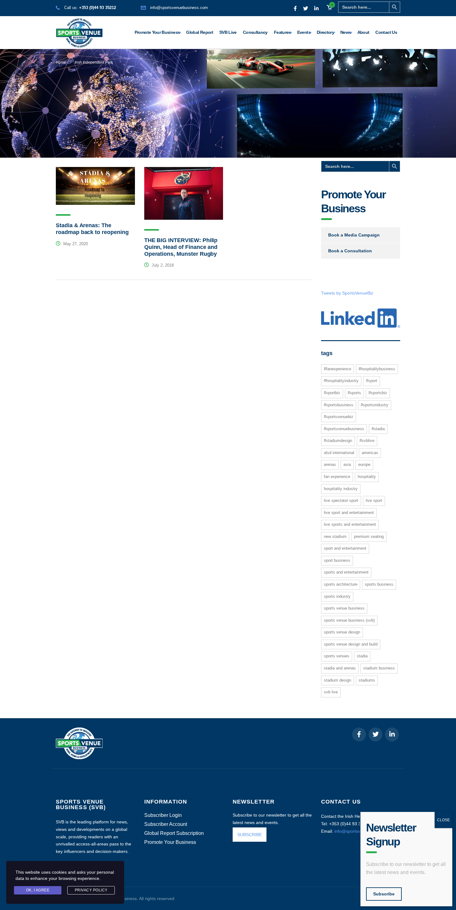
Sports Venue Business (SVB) (349, 620)
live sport (374, 500)
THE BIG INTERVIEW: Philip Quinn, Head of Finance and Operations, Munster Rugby (181, 247)
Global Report (199, 32)
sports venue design (342, 632)
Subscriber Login (163, 815)
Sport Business (337, 560)
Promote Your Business (157, 32)
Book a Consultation (350, 250)
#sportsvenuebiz (338, 416)
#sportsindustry (374, 405)
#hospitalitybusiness (377, 369)
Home (61, 62)
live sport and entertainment (349, 512)
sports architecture (340, 584)
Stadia (362, 656)
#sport (371, 380)
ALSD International (339, 452)
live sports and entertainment (350, 524)
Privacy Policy (91, 890)
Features (282, 32)
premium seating (369, 536)
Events (304, 32)
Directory (325, 32)
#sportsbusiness (338, 405)
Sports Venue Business (344, 608)
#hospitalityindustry (341, 380)
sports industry (337, 596)
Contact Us (386, 32)
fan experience (337, 476)
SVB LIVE (331, 692)
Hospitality (367, 476)
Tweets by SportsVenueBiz (347, 293)
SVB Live (228, 32)
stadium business (379, 668)
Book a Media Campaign (354, 234)
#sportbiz (332, 392)
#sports (354, 392)
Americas (370, 452)
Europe (364, 464)
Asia (347, 464)
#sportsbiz (378, 392)
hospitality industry (341, 488)
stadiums (367, 680)
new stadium (335, 536)
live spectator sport (341, 500)
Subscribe (384, 893)
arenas (330, 464)
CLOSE (443, 820)
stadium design (337, 680)
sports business (379, 584)
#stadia (378, 428)
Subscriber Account (165, 824)
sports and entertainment (346, 572)
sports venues (336, 656)
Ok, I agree (38, 890)
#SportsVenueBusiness (344, 428)
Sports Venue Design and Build (351, 644)
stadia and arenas (340, 668)
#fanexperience (337, 369)
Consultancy (255, 32)
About (363, 32)
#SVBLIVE (367, 440)
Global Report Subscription (174, 833)
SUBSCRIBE (249, 834)
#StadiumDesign (338, 440)
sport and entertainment (345, 548)
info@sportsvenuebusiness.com (179, 7)
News (345, 32)
